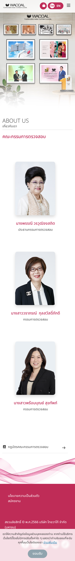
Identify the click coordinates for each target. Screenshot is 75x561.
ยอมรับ (37, 553)
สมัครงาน (14, 501)
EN (58, 6)
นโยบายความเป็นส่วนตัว (23, 495)
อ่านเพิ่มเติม (50, 542)
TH (52, 6)
